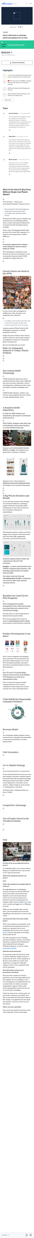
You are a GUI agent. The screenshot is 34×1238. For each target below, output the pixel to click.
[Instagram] (23, 27)
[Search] (26, 3)
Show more (8, 100)
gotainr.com (13, 27)
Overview (4, 1235)
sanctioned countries (9, 948)
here (25, 902)
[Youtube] (20, 27)
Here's (5, 932)
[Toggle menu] (30, 3)
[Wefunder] (7, 3)
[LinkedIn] (18, 27)
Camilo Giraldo (13, 113)
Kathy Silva (12, 136)
